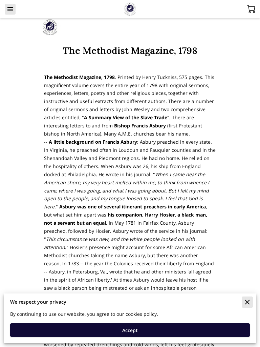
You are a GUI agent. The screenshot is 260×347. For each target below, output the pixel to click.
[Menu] (10, 9)
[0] (251, 9)
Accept (130, 330)
